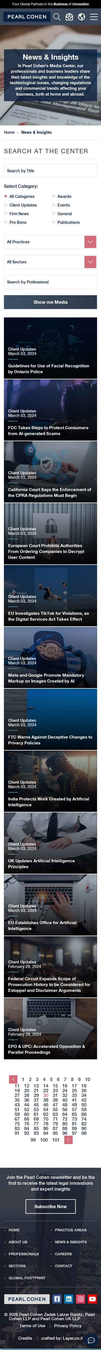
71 (55, 1119)
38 (45, 1100)
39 (55, 1100)
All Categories (22, 196)
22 (45, 1090)
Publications (69, 222)
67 (17, 1119)
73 (74, 1119)
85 (36, 1128)
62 (45, 1114)
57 (74, 1109)
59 (17, 1114)
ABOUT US (18, 1242)
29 (36, 1095)
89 (74, 1128)
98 (83, 1133)
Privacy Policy (68, 1325)
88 (64, 1128)
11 (17, 1086)
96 (64, 1133)
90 (83, 1128)
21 (36, 1090)
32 (64, 1095)
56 (64, 1109)
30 (45, 1095)
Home (9, 132)
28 (26, 1095)
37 (36, 1100)
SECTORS (17, 1266)
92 (26, 1133)
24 (64, 1090)
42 (83, 1100)
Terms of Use (32, 1325)
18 (83, 1086)
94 (45, 1133)
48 (64, 1105)
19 (17, 1090)
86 (45, 1128)
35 (17, 1100)
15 (55, 1086)
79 (55, 1123)
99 (33, 1140)
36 (26, 1100)
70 (45, 1119)
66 (83, 1114)
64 (64, 1114)
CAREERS (63, 1254)
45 (36, 1105)
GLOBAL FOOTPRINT (27, 1278)
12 (26, 1086)
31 (55, 1095)
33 (74, 1095)
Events (64, 205)
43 (17, 1105)
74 (83, 1119)
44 (26, 1105)
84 (26, 1128)
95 (55, 1133)
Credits (25, 1338)
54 (45, 1109)
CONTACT (63, 1266)
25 (74, 1090)
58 (83, 1109)
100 (44, 1140)
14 (45, 1086)
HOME (14, 1230)
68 (26, 1119)
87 (55, 1128)
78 (45, 1123)
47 (55, 1105)
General (65, 214)
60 (26, 1114)
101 (56, 1140)
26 (83, 1090)
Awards (64, 196)
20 (26, 1090)
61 (36, 1114)
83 (17, 1128)
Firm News (19, 214)
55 (55, 1109)
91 (17, 1133)
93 (36, 1133)
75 (17, 1123)
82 (83, 1123)
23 (55, 1090)
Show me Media (51, 302)
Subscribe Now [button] (51, 1206)
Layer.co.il (73, 1338)
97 (74, 1133)
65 (74, 1114)
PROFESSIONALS (24, 1254)
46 (45, 1105)
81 (74, 1123)
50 (83, 1105)
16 (64, 1086)
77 (36, 1123)
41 (74, 1100)
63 (55, 1114)
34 (83, 1095)
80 (64, 1123)
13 (36, 1086)
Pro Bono (18, 222)
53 (36, 1109)
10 (87, 1079)
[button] (91, 1340)
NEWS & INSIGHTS (71, 1242)
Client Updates (23, 205)
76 (26, 1123)
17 (74, 1086)
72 (64, 1119)
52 (26, 1109)
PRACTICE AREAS (70, 1230)
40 (64, 1100)
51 (17, 1109)
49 (74, 1105)
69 (36, 1119)
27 (17, 1095)
